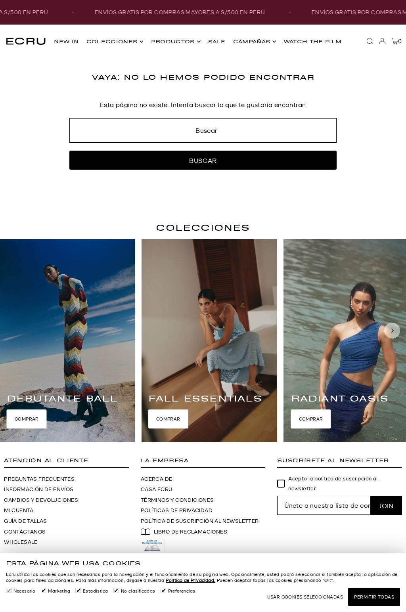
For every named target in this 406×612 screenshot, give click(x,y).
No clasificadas (138, 591)
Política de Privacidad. (190, 580)
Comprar (27, 419)
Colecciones (112, 41)
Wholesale (21, 542)
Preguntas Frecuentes (39, 479)
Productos (173, 41)
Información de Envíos (38, 489)
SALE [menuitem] (216, 41)
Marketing (59, 591)
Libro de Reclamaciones (190, 531)
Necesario (24, 591)
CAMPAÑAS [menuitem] (251, 41)
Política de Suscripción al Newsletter (200, 521)
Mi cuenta (19, 510)
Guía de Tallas (25, 521)
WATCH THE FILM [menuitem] (313, 41)
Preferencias (181, 591)
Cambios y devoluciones (41, 500)
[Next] (392, 331)
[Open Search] (370, 41)
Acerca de (156, 479)
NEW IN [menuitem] (66, 41)
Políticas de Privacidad (177, 510)
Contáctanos (25, 531)
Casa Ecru (156, 489)
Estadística (95, 591)
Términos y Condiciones (177, 500)
